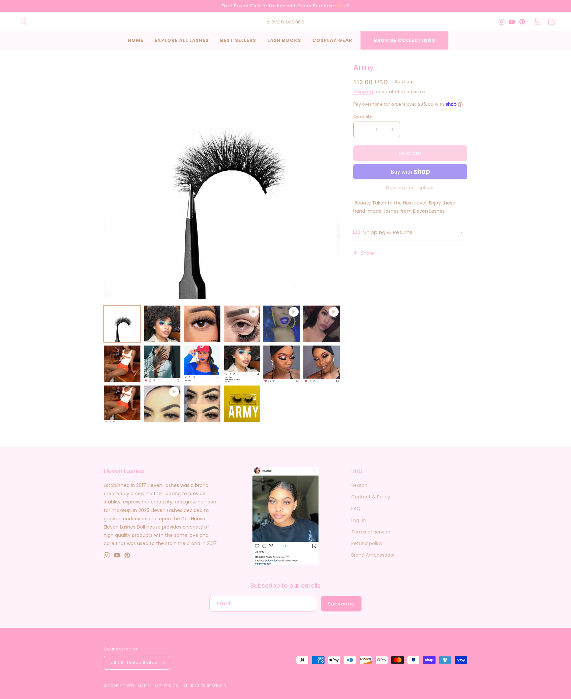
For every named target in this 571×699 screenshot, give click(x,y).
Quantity (362, 116)
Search (359, 485)
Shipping (363, 91)
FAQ (356, 508)
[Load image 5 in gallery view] (162, 364)
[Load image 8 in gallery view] (281, 364)
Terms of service (370, 532)
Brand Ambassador (373, 555)
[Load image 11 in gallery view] (202, 404)
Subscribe (341, 603)
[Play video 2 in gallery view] (281, 324)
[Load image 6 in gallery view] (202, 364)
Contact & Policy (370, 497)
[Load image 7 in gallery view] (242, 364)
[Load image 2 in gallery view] (162, 324)
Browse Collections (404, 40)
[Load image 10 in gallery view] (122, 404)
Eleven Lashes (135, 685)
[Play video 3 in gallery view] (321, 324)
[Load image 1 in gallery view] (122, 324)
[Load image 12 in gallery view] (242, 404)
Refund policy (367, 543)
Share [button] (367, 253)
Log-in (358, 520)
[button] (24, 22)
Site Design (167, 685)
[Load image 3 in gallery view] (202, 324)
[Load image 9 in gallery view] (321, 364)
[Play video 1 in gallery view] (242, 324)
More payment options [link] (410, 187)
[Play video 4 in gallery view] (162, 404)
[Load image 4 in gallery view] (122, 364)
